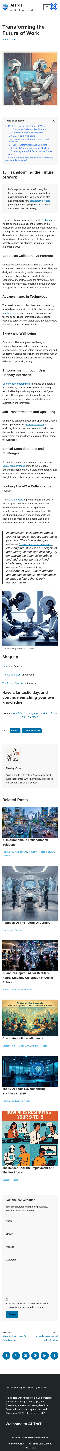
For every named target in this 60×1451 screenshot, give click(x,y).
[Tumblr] (54, 1356)
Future (14, 1046)
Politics (34, 1046)
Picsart (34, 716)
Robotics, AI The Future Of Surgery (26, 922)
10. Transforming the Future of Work (26, 126)
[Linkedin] (45, 1356)
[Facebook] (6, 1356)
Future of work (32, 731)
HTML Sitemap (30, 1448)
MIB (24, 716)
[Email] (26, 1356)
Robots (6, 39)
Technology (8, 852)
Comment (12, 1259)
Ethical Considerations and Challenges (32, 148)
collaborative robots (40, 200)
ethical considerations (13, 466)
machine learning (11, 313)
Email (9, 1233)
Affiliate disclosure (40, 1444)
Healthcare (7, 930)
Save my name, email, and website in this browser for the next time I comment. (27, 1305)
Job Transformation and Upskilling (30, 145)
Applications (21, 852)
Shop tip (12, 154)
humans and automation (35, 544)
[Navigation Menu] (47, 7)
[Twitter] (16, 1356)
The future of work (11, 674)
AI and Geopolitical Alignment (23, 1038)
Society (6, 855)
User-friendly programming (16, 383)
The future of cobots (12, 683)
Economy (19, 1101)
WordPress (41, 1438)
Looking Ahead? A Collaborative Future (32, 151)
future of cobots (15, 499)
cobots (46, 220)
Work (13, 39)
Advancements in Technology (28, 133)
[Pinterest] (35, 1356)
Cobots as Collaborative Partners (29, 129)
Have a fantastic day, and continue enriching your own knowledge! (29, 159)
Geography (24, 1046)
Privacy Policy (16, 1444)
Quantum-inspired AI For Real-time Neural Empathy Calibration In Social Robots (27, 978)
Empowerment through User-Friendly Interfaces (29, 140)
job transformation (34, 424)
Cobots (6, 666)
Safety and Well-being (24, 136)
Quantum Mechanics (21, 989)
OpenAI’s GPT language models (29, 713)
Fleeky (53, 713)
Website (10, 1246)
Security (50, 852)
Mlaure (16, 1438)
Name (10, 1220)
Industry (32, 852)
